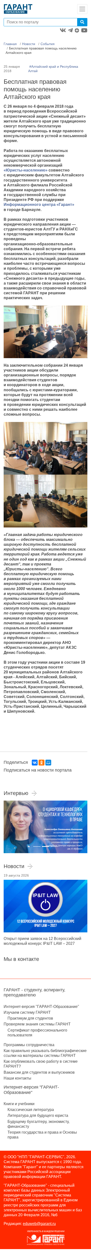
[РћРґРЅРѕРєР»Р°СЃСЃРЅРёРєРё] (41, 762)
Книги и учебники (19, 1104)
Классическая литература (31, 1110)
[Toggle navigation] (82, 9)
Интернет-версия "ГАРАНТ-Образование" (41, 1006)
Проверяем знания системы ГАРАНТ (37, 1024)
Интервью (16, 793)
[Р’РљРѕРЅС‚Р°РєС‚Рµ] (35, 762)
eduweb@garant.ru (39, 1224)
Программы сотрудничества (29, 1045)
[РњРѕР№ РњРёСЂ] (48, 762)
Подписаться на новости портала (38, 770)
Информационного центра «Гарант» (39, 204)
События (48, 44)
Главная (10, 44)
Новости (28, 44)
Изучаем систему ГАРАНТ (27, 1012)
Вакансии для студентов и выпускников (39, 1072)
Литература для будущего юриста (38, 1115)
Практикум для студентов (30, 1018)
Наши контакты (17, 1078)
